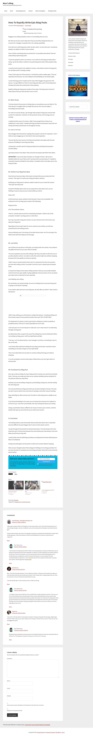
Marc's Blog (8, 3)
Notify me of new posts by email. (14, 710)
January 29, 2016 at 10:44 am (18, 613)
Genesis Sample (41, 732)
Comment (9, 658)
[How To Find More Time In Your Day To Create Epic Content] (16, 485)
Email (8, 688)
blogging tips (18, 502)
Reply (8, 540)
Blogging (16, 500)
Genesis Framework (50, 732)
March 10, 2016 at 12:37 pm (20, 590)
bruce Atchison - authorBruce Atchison (21, 520)
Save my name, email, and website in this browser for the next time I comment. (25, 705)
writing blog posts (26, 502)
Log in (63, 732)
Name (8, 680)
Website (9, 696)
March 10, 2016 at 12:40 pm (20, 546)
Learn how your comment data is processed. (37, 724)
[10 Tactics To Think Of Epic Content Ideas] (32, 485)
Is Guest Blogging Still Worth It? (48, 490)
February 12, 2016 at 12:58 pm (19, 522)
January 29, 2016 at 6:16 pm (18, 569)
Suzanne (14, 567)
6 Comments (28, 25)
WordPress (58, 732)
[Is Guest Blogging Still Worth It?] (49, 485)
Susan (13, 611)
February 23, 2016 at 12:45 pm (21, 630)
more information (49, 465)
